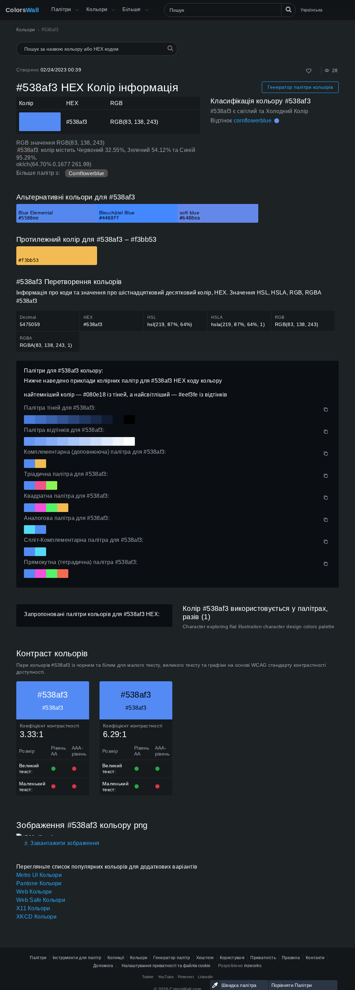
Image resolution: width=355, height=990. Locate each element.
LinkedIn (205, 977)
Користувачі (232, 957)
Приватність (263, 957)
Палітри (61, 9)
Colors (22, 10)
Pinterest (186, 977)
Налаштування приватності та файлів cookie (166, 965)
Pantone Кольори (39, 883)
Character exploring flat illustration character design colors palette (258, 626)
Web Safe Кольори (40, 900)
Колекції (115, 957)
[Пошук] (288, 10)
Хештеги (205, 957)
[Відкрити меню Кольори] (113, 10)
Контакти (315, 957)
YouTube (166, 977)
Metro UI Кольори (39, 875)
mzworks (252, 965)
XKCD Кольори (36, 917)
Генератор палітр (171, 957)
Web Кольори (34, 892)
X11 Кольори (33, 908)
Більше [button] (131, 9)
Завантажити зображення (64, 843)
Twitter (148, 977)
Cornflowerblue (86, 173)
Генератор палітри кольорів (300, 87)
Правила (291, 957)
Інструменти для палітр (77, 957)
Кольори (96, 9)
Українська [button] (311, 10)
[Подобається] (309, 71)
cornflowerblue (252, 120)
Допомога (103, 965)
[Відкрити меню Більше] (77, 10)
